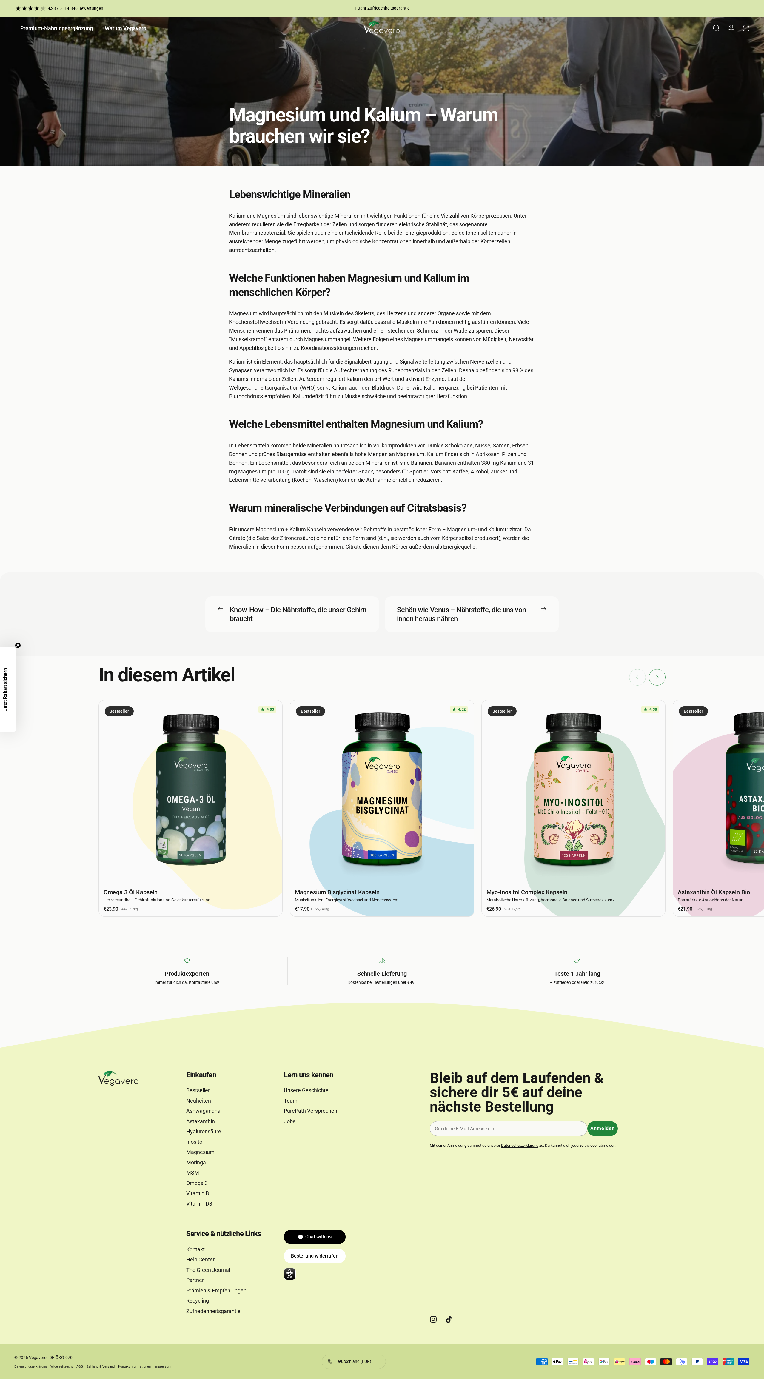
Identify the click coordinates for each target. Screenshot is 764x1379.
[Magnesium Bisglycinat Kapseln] (382, 792)
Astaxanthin (200, 1121)
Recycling (197, 1301)
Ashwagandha (203, 1111)
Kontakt (195, 1249)
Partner (195, 1280)
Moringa (196, 1162)
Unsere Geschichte (306, 1090)
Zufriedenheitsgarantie (213, 1311)
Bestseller (198, 1090)
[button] (8, 689)
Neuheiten (198, 1101)
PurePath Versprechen (310, 1111)
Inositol (195, 1142)
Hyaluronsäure (203, 1131)
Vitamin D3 (199, 1204)
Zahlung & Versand (101, 1367)
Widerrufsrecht (61, 1367)
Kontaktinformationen (134, 1367)
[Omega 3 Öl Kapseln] (190, 792)
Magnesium (243, 313)
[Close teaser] (18, 645)
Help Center (200, 1259)
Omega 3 (197, 1183)
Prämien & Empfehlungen (216, 1290)
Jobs (289, 1121)
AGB (79, 1367)
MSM (192, 1172)
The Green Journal (208, 1270)
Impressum (162, 1367)
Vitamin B (197, 1193)
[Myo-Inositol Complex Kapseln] (573, 792)
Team (291, 1101)
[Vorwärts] (657, 677)
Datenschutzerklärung (519, 1145)
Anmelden (602, 1128)
